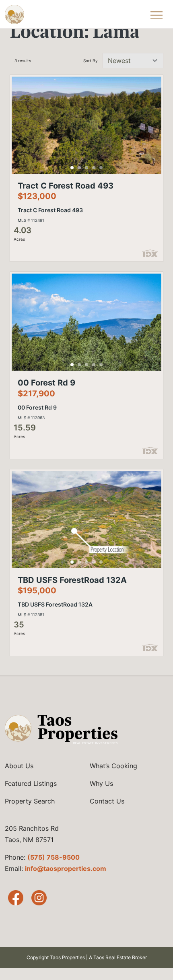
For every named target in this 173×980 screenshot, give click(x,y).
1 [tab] (72, 167)
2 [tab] (79, 167)
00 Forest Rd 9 (46, 383)
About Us (19, 766)
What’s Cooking (113, 766)
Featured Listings (31, 783)
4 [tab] (93, 167)
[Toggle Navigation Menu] (156, 14)
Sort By (90, 60)
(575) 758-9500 (53, 857)
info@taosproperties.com (65, 868)
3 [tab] (86, 167)
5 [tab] (101, 167)
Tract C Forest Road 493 (65, 186)
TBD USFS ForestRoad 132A (72, 580)
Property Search (30, 801)
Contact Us (107, 801)
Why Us (101, 783)
